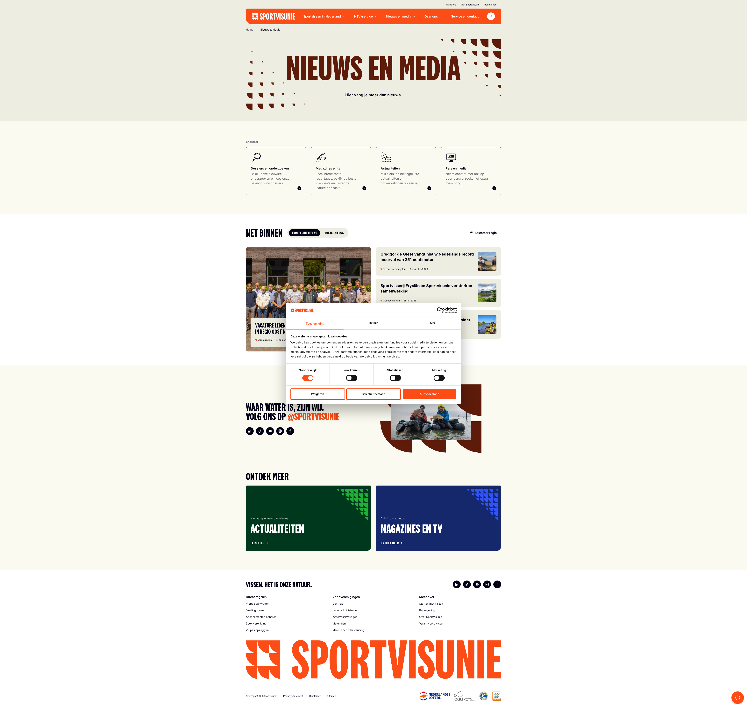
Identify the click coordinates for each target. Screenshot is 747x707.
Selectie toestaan (373, 394)
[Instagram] (280, 431)
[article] (308, 518)
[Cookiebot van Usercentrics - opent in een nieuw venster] (440, 310)
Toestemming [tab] (315, 323)
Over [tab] (432, 323)
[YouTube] (270, 431)
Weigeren (317, 394)
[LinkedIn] (250, 431)
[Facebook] (290, 431)
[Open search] (491, 16)
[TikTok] (260, 431)
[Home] (273, 16)
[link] (287, 604)
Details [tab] (373, 323)
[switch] (351, 378)
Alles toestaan (429, 394)
